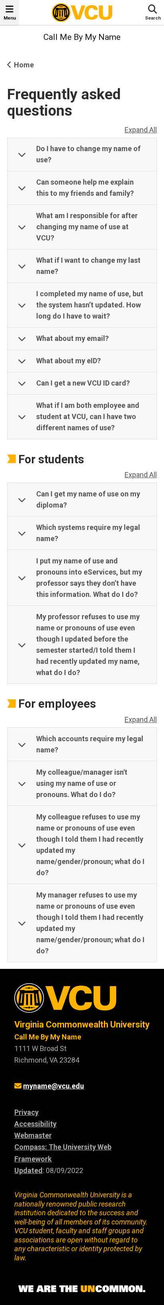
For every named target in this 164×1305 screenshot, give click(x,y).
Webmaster (33, 1135)
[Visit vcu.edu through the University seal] (82, 1001)
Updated (28, 1170)
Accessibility (35, 1124)
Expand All (141, 130)
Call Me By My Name (82, 37)
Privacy (26, 1112)
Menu (10, 18)
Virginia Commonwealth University (82, 1024)
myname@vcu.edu (53, 1086)
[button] (82, 154)
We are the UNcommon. (82, 1289)
